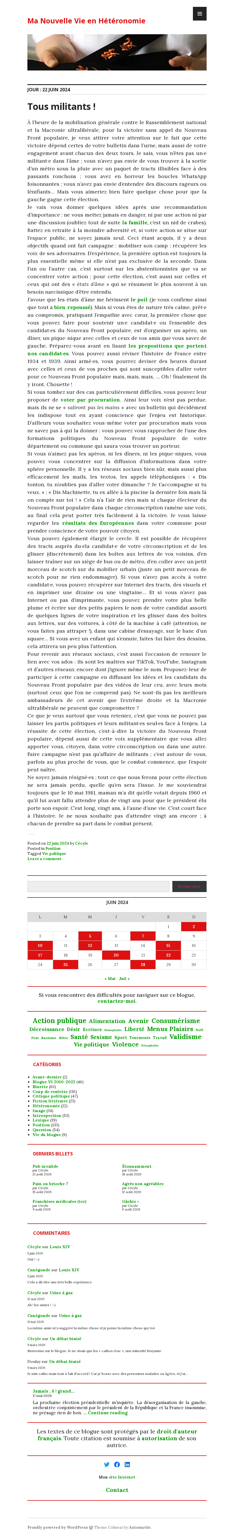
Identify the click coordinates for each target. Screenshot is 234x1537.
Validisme (185, 1036)
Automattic (140, 1527)
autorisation (159, 1438)
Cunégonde (38, 1269)
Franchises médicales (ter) (59, 1201)
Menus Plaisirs (170, 1028)
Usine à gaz (61, 1292)
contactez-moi (117, 1001)
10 (40, 945)
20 (116, 955)
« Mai (110, 978)
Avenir (138, 1021)
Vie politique (54, 853)
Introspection (47, 1115)
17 (40, 955)
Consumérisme (176, 1020)
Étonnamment (137, 1166)
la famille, (135, 222)
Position (52, 848)
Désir (73, 1029)
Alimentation (107, 1021)
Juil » (124, 978)
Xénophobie (150, 1045)
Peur (35, 1038)
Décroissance (46, 1029)
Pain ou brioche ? (50, 1183)
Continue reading (108, 1412)
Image (39, 1110)
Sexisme (101, 1037)
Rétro (63, 1038)
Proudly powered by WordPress (57, 1527)
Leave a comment (44, 858)
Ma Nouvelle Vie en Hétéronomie (86, 20)
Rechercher (189, 886)
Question (42, 1129)
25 (65, 964)
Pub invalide (45, 1166)
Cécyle (81, 843)
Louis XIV (60, 1246)
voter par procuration (90, 399)
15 (168, 945)
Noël (199, 1030)
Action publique (59, 1021)
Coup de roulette (50, 1091)
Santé (79, 1037)
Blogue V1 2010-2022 (54, 1081)
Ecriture (92, 1029)
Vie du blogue (47, 1134)
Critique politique (51, 1096)
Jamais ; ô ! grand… (53, 1391)
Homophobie (113, 1030)
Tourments (140, 1038)
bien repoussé (72, 307)
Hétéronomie (46, 1105)
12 (90, 945)
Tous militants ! (61, 106)
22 (168, 955)
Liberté (134, 1029)
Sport (120, 1037)
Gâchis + (130, 1201)
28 (143, 964)
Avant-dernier (47, 1077)
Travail (160, 1038)
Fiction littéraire (50, 1101)
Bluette (40, 1086)
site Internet (122, 1477)
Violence (125, 1044)
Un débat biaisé (65, 1338)
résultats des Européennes (98, 523)
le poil (139, 299)
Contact (117, 1489)
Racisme (49, 1038)
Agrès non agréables (143, 1183)
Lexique (41, 1120)
